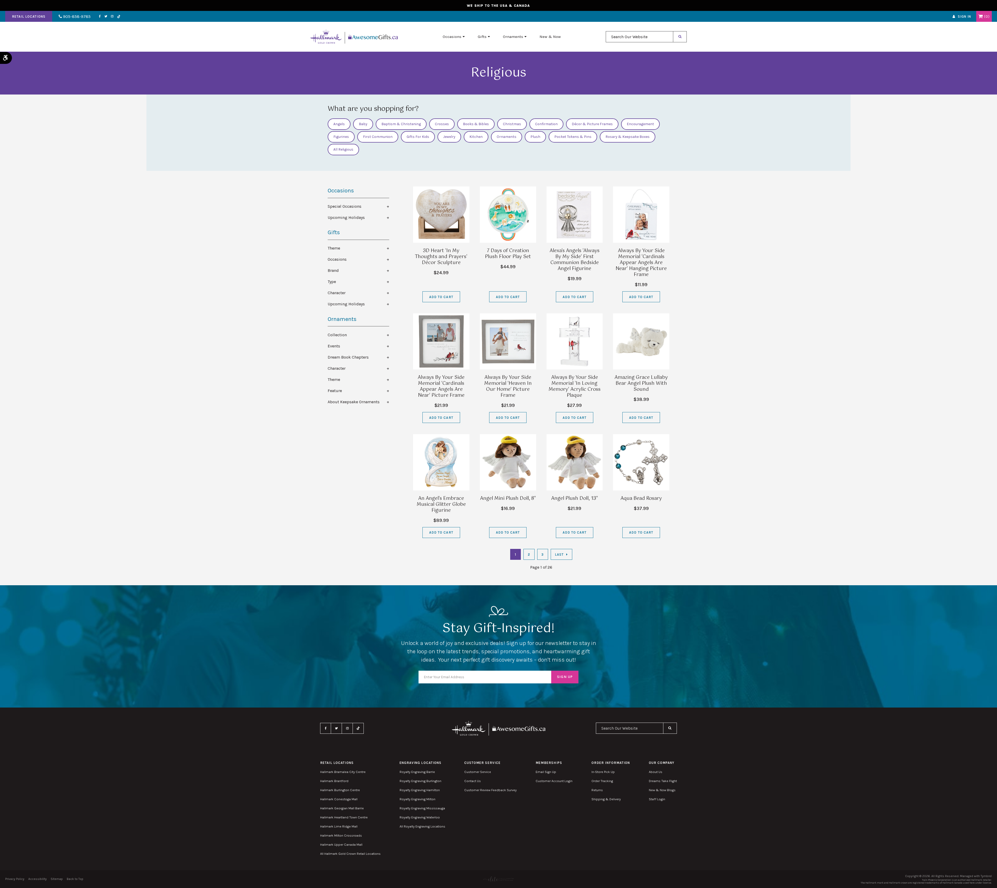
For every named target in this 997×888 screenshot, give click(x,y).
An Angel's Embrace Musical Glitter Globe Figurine (441, 504)
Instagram (112, 16)
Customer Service (477, 772)
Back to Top (75, 879)
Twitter (106, 16)
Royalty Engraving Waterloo (420, 817)
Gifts (482, 36)
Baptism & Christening (401, 124)
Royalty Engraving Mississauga (422, 808)
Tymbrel (986, 876)
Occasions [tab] (337, 259)
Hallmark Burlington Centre (340, 790)
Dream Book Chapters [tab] (348, 357)
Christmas (512, 124)
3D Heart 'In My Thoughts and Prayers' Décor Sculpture (441, 257)
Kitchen (476, 136)
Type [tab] (332, 281)
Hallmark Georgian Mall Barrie (342, 808)
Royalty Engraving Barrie (417, 772)
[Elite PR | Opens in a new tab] (498, 879)
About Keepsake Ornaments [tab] (354, 401)
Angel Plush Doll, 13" (574, 498)
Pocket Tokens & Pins (572, 136)
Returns (597, 790)
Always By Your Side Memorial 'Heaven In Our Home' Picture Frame (508, 386)
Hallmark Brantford (334, 781)
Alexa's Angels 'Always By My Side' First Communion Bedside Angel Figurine (574, 260)
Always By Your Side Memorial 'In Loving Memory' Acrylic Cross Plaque (575, 386)
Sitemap (57, 879)
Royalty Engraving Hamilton (420, 790)
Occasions (452, 36)
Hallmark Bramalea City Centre (343, 772)
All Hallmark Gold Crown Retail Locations (350, 854)
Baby (363, 124)
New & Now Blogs (662, 790)
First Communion (378, 136)
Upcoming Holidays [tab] (346, 217)
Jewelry (449, 136)
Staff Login (657, 799)
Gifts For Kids (418, 136)
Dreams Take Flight (663, 781)
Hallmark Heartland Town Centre (344, 817)
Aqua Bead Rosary (641, 498)
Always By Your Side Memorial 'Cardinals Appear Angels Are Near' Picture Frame (441, 386)
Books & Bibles (476, 124)
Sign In (964, 16)
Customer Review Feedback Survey (490, 790)
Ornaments (513, 36)
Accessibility (37, 879)
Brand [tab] (333, 270)
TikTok (119, 16)
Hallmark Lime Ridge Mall (339, 826)
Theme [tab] (334, 248)
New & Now (550, 36)
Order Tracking (602, 781)
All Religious (343, 149)
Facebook (100, 16)
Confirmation (546, 124)
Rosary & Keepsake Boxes (627, 136)
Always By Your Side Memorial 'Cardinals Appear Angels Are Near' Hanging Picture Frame (641, 263)
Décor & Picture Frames (592, 124)
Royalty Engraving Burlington (420, 781)
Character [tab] (337, 292)
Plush (535, 136)
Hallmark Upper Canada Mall (341, 844)
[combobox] (639, 36)
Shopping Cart (980, 16)
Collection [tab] (337, 334)
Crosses (442, 124)
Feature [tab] (335, 390)
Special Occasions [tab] (344, 206)
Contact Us (472, 781)
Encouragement (640, 124)
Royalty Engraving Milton (417, 799)
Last (559, 554)
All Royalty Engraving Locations (422, 826)
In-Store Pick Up (603, 772)
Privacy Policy (14, 879)
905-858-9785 (76, 16)
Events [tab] (334, 346)
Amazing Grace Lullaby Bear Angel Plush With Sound (641, 383)
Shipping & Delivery (606, 799)
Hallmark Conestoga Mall (339, 799)
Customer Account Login (554, 781)
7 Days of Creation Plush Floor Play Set (508, 254)
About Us (655, 772)
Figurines (341, 136)
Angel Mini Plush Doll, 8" (508, 498)
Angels (339, 124)
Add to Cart (441, 297)
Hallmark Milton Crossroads (341, 835)
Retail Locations (28, 16)
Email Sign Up (546, 772)
